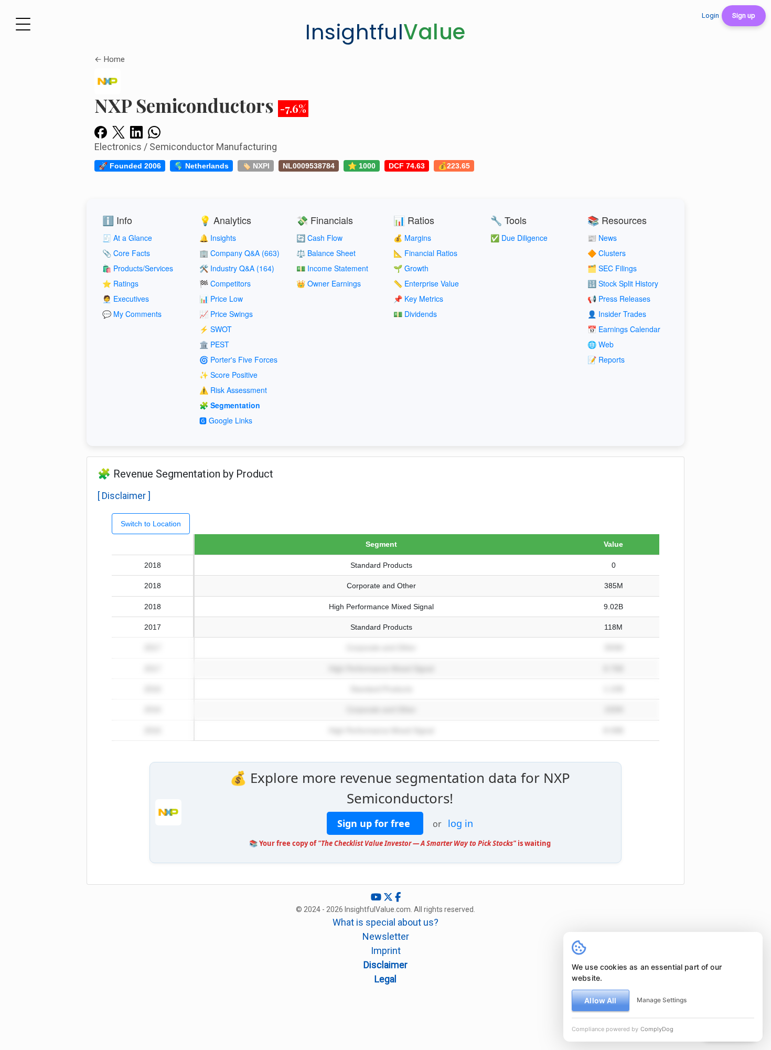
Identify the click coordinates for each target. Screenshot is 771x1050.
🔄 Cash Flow (319, 237)
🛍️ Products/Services (137, 268)
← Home (109, 59)
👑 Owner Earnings (328, 283)
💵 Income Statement (332, 268)
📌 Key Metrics (418, 298)
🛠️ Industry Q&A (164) (236, 268)
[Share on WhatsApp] (154, 131)
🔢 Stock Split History (622, 283)
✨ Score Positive (228, 374)
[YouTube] (377, 897)
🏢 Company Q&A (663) (239, 253)
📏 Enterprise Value (426, 283)
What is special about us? (385, 922)
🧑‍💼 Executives (125, 298)
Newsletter (385, 936)
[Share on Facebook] (100, 131)
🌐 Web (600, 344)
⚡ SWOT (215, 329)
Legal (385, 978)
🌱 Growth (411, 268)
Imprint (386, 950)
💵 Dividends (415, 314)
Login (710, 15)
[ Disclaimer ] (124, 495)
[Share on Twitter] (118, 131)
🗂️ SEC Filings (612, 268)
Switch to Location (151, 523)
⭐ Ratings (120, 283)
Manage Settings (662, 1000)
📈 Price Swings (226, 314)
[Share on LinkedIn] (136, 131)
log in (460, 823)
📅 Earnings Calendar (623, 329)
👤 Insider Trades (616, 314)
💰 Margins (412, 237)
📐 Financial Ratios (425, 253)
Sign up (743, 15)
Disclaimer (385, 964)
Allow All (600, 1000)
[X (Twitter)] (389, 897)
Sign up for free (375, 823)
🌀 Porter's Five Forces (238, 359)
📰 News (602, 237)
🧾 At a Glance (127, 237)
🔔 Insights (217, 237)
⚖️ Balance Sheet (326, 253)
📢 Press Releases (618, 298)
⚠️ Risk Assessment (233, 390)
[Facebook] (398, 897)
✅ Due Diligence (519, 237)
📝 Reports (606, 359)
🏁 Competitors (225, 283)
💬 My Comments (132, 314)
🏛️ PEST (214, 344)
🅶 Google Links (225, 420)
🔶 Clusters (606, 253)
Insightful (385, 32)
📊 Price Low (221, 298)
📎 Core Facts (126, 253)
